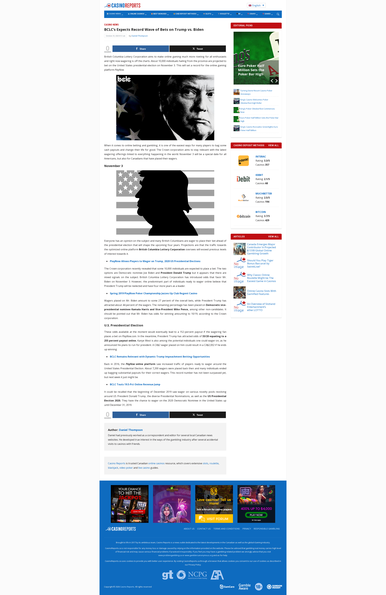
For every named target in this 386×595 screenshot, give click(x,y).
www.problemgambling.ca (170, 555)
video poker (126, 467)
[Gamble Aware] (243, 586)
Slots (208, 14)
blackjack (113, 467)
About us (189, 528)
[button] (272, 81)
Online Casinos (137, 14)
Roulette (224, 14)
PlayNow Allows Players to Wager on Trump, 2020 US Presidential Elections (155, 261)
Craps (252, 14)
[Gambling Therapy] (272, 586)
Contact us (204, 528)
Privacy (246, 528)
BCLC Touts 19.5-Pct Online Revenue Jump (135, 384)
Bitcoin (261, 212)
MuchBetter (264, 193)
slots (205, 463)
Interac (261, 156)
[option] (256, 58)
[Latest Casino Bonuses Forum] (214, 503)
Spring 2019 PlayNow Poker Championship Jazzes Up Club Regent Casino (153, 293)
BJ (239, 14)
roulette (214, 463)
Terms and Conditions (226, 528)
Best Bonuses (159, 14)
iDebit (259, 175)
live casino (144, 467)
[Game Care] (227, 586)
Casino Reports (116, 463)
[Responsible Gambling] (257, 586)
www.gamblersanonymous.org (199, 555)
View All (273, 236)
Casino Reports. (127, 586)
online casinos (156, 463)
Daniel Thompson (140, 35)
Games (267, 14)
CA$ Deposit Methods (185, 14)
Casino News (114, 14)
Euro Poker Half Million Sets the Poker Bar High (251, 69)
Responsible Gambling (267, 528)
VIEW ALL (273, 145)
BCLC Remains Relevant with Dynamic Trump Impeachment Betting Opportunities (160, 356)
